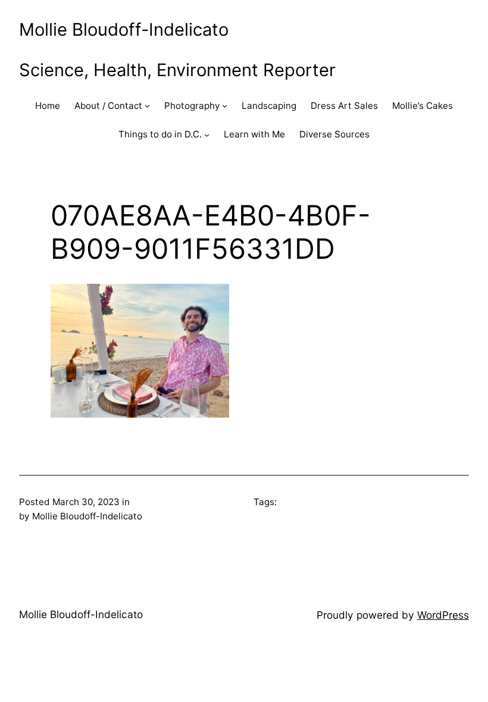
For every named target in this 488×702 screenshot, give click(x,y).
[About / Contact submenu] (147, 105)
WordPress (443, 615)
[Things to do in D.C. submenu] (206, 134)
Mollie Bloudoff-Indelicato (124, 29)
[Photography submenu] (224, 105)
